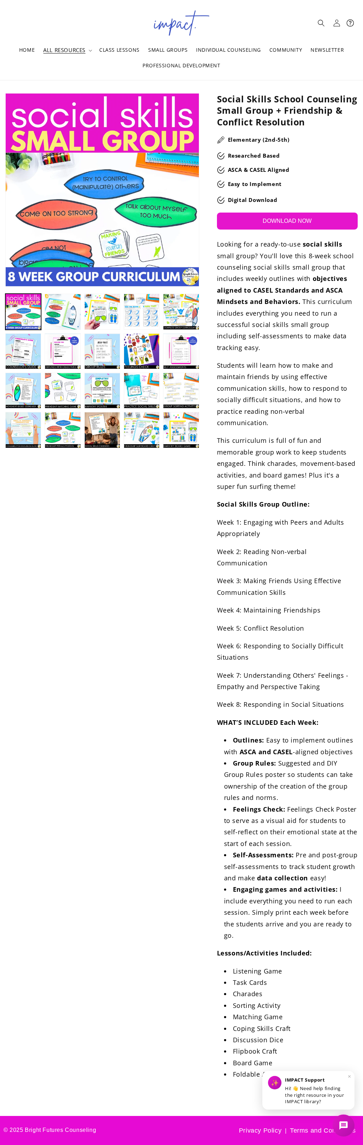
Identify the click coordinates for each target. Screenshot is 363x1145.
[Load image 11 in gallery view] (23, 390)
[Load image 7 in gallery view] (62, 351)
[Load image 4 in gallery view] (142, 311)
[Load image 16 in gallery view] (23, 430)
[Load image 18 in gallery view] (102, 430)
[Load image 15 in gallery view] (181, 390)
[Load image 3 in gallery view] (102, 311)
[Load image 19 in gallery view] (142, 430)
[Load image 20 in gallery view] (181, 430)
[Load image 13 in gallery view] (102, 390)
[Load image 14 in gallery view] (142, 390)
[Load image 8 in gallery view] (102, 351)
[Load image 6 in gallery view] (23, 351)
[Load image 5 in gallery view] (181, 311)
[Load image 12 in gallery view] (62, 390)
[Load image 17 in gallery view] (62, 430)
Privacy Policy (260, 1130)
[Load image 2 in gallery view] (62, 311)
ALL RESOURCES (64, 50)
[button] (67, 50)
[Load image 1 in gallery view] (23, 311)
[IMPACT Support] (343, 1125)
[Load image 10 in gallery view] (181, 351)
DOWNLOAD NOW (287, 221)
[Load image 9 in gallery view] (142, 351)
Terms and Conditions (323, 1130)
